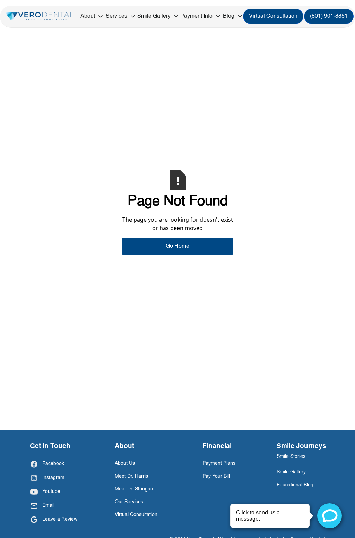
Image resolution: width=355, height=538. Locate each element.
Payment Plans (218, 463)
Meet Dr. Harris (131, 476)
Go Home (177, 246)
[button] (92, 16)
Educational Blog (295, 485)
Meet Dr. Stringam (135, 489)
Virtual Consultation (273, 16)
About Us (125, 463)
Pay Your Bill (216, 476)
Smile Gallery (291, 472)
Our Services (129, 501)
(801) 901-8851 (329, 16)
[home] (40, 16)
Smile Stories (291, 456)
